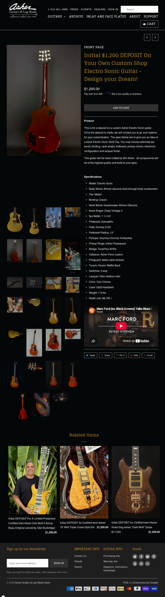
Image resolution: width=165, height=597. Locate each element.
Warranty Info (110, 561)
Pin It (122, 355)
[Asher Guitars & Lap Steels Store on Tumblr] (134, 563)
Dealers (100, 9)
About (135, 17)
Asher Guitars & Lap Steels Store (32, 582)
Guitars (55, 17)
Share (107, 355)
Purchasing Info (111, 555)
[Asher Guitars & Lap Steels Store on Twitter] (134, 556)
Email (150, 355)
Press (74, 9)
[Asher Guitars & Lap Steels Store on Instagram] (141, 563)
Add (136, 355)
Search (78, 566)
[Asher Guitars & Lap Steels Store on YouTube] (147, 556)
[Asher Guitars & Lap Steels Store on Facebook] (141, 556)
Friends (78, 561)
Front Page (94, 47)
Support (151, 17)
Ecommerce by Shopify (145, 582)
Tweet (92, 355)
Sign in (113, 9)
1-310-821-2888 (58, 9)
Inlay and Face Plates (106, 17)
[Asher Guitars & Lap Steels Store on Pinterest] (153, 556)
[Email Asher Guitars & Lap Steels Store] (147, 563)
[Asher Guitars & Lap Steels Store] (24, 12)
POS (125, 582)
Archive (76, 17)
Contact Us (80, 555)
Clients (86, 9)
